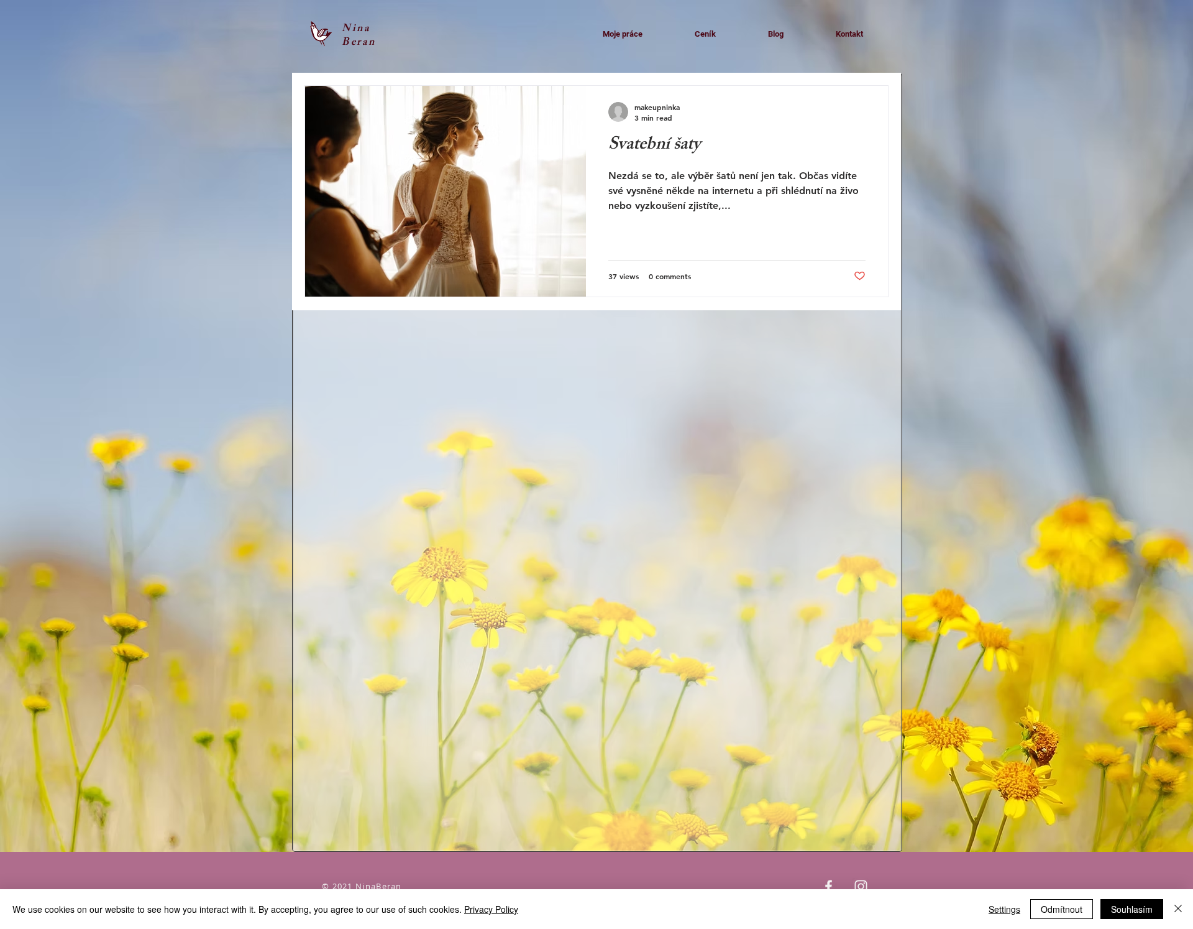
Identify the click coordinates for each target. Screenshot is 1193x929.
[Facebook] (828, 886)
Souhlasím (1132, 909)
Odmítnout (1061, 909)
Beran (359, 43)
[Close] (1178, 909)
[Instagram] (860, 886)
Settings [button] (1004, 909)
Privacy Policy (491, 909)
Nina (356, 29)
